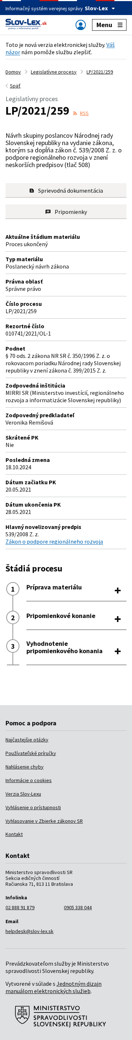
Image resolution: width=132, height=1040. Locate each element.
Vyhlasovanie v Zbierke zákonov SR (44, 821)
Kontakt (14, 834)
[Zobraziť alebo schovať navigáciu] (81, 24)
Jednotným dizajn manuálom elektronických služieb (54, 987)
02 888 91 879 (20, 907)
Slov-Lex (96, 8)
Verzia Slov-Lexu (23, 794)
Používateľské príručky (31, 753)
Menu (104, 25)
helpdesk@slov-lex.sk (30, 931)
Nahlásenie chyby (25, 766)
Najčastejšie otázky (27, 739)
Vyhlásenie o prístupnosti (33, 807)
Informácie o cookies (29, 780)
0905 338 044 (78, 907)
